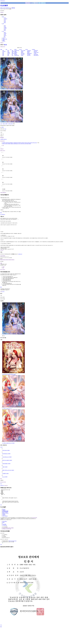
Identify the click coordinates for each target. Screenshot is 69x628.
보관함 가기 (2, 485)
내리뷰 (22, 55)
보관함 (22, 51)
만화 (3, 23)
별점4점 (10, 259)
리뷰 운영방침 (2, 255)
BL (4, 36)
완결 (5, 21)
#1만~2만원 (20, 143)
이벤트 (15, 49)
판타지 (5, 33)
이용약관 (3, 510)
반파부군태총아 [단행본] (6, 463)
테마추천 (15, 54)
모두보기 (1, 250)
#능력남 (22, 142)
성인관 (5, 28)
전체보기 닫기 (2, 46)
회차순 (1, 150)
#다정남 (25, 142)
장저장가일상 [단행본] (6, 450)
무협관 (5, 27)
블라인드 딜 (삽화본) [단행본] (7, 460)
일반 (12, 55)
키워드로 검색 (16, 55)
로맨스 (5, 35)
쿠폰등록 (28, 54)
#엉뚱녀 (9, 143)
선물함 (15, 51)
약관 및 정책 (36, 54)
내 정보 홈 (29, 50)
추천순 (4, 269)
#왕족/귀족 (15, 142)
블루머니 (28, 51)
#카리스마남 (35, 142)
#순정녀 (6, 143)
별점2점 (4, 259)
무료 (5, 29)
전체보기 (1, 42)
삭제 (1, 291)
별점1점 (1, 259)
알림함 (15, 53)
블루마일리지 (29, 53)
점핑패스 (15, 52)
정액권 (28, 52)
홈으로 (5, 44)
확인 (1, 212)
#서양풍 (6, 142)
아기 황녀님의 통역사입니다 (7, 408)
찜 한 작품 (22, 53)
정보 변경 (28, 55)
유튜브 (3, 522)
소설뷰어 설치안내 (3, 139)
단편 (5, 19)
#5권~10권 (24, 143)
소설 (3, 31)
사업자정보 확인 (34, 517)
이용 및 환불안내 (3, 192)
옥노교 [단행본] (4, 476)
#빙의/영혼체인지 (11, 142)
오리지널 (5, 18)
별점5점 (13, 259)
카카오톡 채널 (4, 525)
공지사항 (35, 51)
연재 (5, 17)
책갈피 (22, 52)
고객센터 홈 (36, 50)
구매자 (3, 266)
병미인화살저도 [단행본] (6, 453)
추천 (5, 25)
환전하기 (3, 214)
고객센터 (33, 49)
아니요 (3, 291)
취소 (1, 478)
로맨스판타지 (10, 123)
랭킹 (5, 22)
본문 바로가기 (2, 0)
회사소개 (3, 509)
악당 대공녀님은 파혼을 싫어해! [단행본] (9, 374)
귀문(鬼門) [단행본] (5, 473)
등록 (1, 263)
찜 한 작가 (22, 54)
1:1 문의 (35, 53)
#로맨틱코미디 (16, 143)
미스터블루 (4, 5)
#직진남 (31, 142)
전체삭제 (1, 12)
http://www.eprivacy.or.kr (12, 540)
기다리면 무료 (16, 50)
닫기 (1, 214)
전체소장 (1, 148)
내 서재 (20, 49)
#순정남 (28, 142)
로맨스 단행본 (5, 123)
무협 (5, 34)
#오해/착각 (19, 142)
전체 (3, 267)
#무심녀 (3, 143)
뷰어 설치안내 (36, 55)
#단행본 (29, 143)
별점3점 (7, 259)
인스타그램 (4, 524)
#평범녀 (12, 143)
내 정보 (26, 49)
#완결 (27, 143)
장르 (5, 20)
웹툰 (3, 16)
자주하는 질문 (36, 52)
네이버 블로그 (4, 521)
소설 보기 (6, 485)
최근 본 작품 (23, 50)
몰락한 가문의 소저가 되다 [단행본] (8, 470)
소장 (3, 145)
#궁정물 (3, 142)
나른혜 (2, 127)
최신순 (4, 150)
